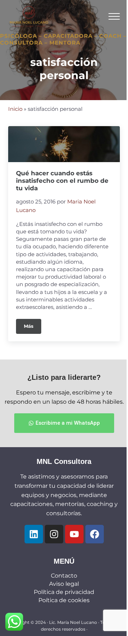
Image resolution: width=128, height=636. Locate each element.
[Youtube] (74, 534)
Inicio (15, 109)
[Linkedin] (34, 534)
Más (32, 324)
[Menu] (114, 16)
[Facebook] (94, 534)
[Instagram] (54, 534)
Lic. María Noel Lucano (73, 622)
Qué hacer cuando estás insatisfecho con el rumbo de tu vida (62, 181)
